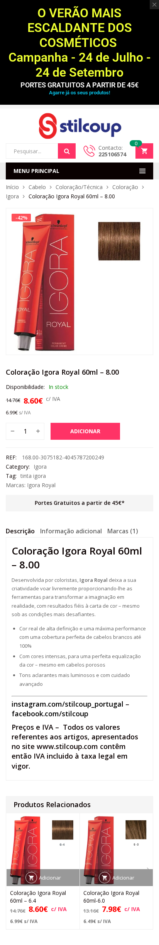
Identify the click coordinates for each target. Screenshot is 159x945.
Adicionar (85, 431)
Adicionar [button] (50, 877)
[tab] (20, 532)
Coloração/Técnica (79, 187)
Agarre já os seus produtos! (79, 93)
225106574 (112, 154)
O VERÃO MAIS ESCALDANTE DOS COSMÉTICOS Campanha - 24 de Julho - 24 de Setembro (79, 43)
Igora (12, 196)
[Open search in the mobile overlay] (41, 151)
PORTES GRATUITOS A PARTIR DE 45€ (79, 85)
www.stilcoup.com (67, 746)
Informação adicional (71, 531)
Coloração (125, 187)
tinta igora (33, 475)
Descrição (20, 531)
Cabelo (37, 187)
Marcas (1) (122, 531)
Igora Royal (41, 485)
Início (12, 187)
